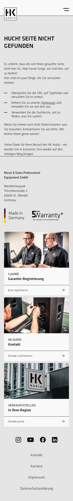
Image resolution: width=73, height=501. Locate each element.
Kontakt (37, 455)
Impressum (36, 477)
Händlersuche (16, 421)
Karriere (37, 466)
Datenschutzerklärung (36, 488)
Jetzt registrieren (18, 290)
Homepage (48, 103)
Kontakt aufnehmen (20, 356)
